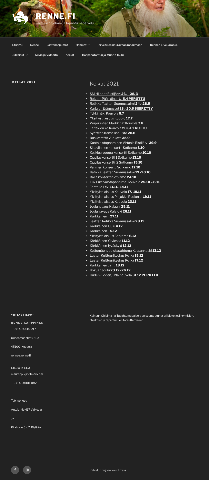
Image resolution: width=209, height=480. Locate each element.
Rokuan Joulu (111, 270)
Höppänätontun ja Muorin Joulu (103, 55)
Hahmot (81, 45)
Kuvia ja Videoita (46, 55)
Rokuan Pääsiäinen (117, 99)
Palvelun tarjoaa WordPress (108, 470)
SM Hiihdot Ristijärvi (114, 94)
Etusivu (17, 45)
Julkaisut (18, 55)
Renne (34, 45)
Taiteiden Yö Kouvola (118, 128)
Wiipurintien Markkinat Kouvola (116, 123)
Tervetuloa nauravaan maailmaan (119, 45)
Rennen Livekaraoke (164, 45)
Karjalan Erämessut (121, 108)
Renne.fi (56, 16)
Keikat (70, 55)
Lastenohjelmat (57, 45)
